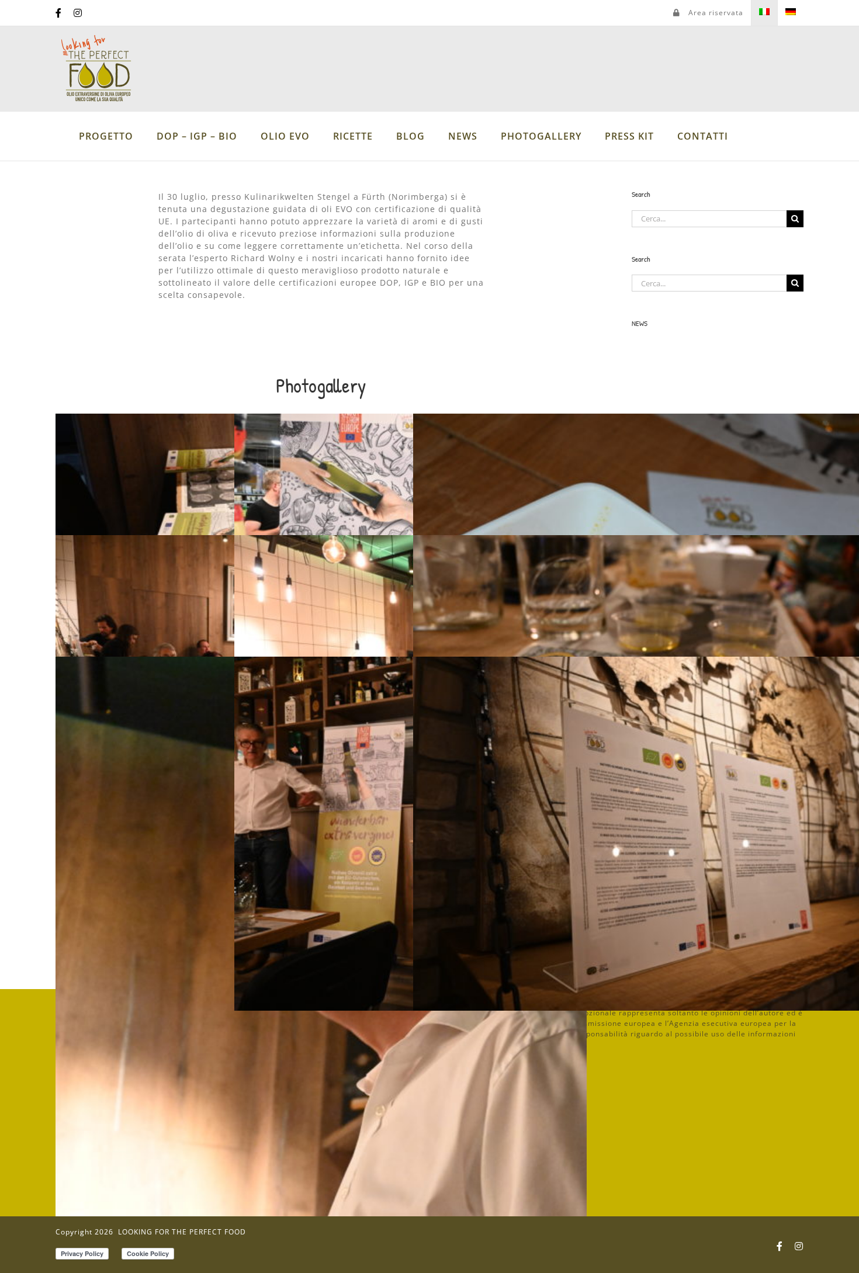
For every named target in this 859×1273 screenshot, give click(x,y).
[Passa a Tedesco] (790, 13)
